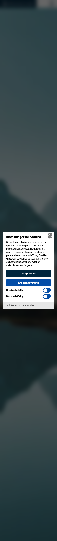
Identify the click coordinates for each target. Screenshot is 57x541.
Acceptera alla (28, 273)
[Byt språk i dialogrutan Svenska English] (49, 236)
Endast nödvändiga (28, 282)
